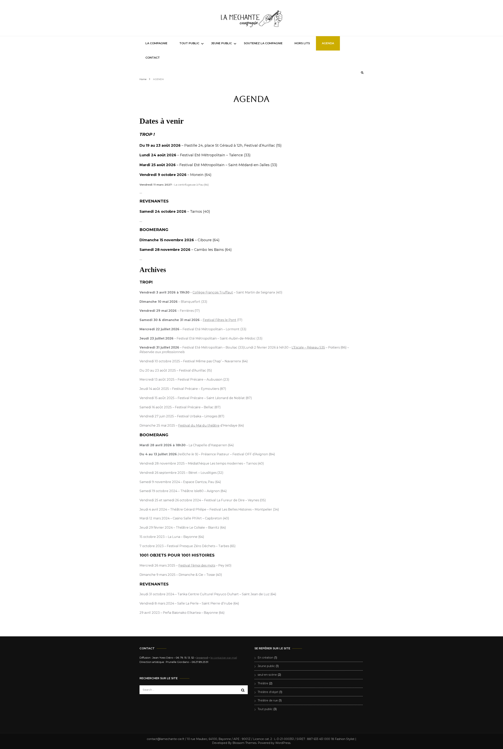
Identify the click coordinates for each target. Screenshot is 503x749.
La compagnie (156, 43)
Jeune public (221, 43)
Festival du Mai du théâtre (198, 425)
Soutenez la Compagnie (263, 43)
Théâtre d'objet (268, 692)
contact (152, 57)
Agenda (328, 43)
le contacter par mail (223, 657)
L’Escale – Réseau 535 (308, 347)
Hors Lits (302, 43)
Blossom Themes (244, 743)
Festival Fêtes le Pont (219, 320)
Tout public (189, 43)
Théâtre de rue (268, 700)
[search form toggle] (362, 72)
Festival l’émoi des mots (196, 565)
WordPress (282, 743)
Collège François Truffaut (213, 292)
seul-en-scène (267, 674)
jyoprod (202, 657)
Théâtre (263, 683)
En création (265, 657)
